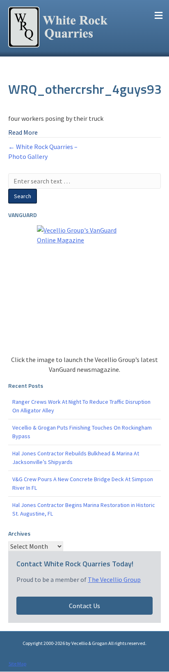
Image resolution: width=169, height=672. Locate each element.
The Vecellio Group (114, 579)
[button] (84, 606)
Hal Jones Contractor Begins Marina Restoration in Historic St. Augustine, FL (83, 509)
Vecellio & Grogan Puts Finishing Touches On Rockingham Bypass (82, 432)
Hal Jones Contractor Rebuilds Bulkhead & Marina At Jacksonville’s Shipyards (75, 458)
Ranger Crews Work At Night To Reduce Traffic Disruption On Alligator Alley (81, 406)
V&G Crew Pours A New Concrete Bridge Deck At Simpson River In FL (82, 483)
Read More (23, 132)
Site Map (17, 664)
